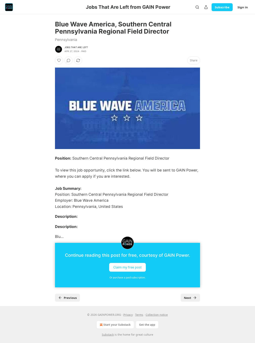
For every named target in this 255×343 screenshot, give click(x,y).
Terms (139, 315)
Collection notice (157, 315)
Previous (70, 298)
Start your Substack (117, 325)
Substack (108, 334)
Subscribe (222, 7)
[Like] (59, 60)
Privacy (128, 315)
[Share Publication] (206, 7)
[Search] (197, 7)
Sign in (242, 7)
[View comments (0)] (69, 60)
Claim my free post (127, 267)
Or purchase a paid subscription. (127, 277)
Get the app (147, 325)
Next (187, 298)
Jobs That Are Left (76, 47)
